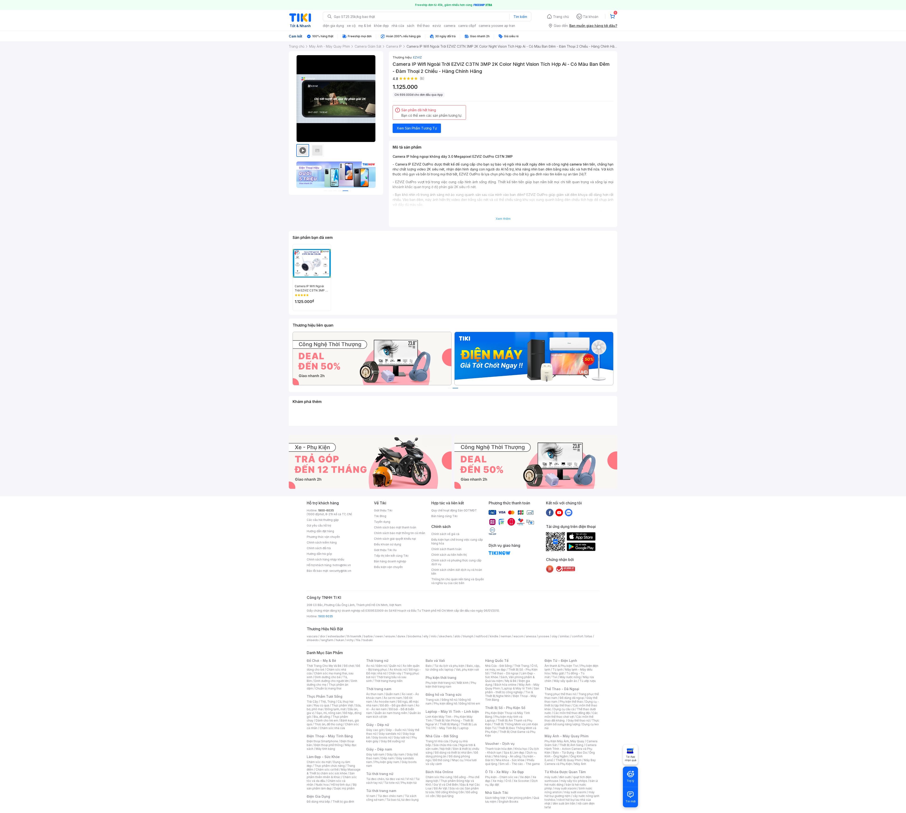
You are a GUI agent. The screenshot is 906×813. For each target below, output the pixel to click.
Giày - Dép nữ (377, 725)
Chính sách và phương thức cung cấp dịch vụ (456, 562)
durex (401, 636)
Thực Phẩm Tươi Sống (324, 696)
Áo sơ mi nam (393, 698)
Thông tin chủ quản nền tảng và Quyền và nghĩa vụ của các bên (457, 581)
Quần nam (392, 694)
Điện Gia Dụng (318, 796)
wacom (518, 636)
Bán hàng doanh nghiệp (390, 561)
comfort (577, 636)
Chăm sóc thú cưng (439, 777)
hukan (340, 640)
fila (358, 640)
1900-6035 (326, 510)
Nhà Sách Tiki (496, 793)
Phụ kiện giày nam (386, 762)
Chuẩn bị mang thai (328, 688)
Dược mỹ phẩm (344, 788)
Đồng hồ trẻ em (469, 703)
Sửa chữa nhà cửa (445, 745)
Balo (429, 666)
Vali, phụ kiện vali (467, 669)
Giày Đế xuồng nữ (393, 741)
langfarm (327, 640)
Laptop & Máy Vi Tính (517, 688)
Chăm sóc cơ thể (327, 769)
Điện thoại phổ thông (328, 745)
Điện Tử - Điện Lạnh (561, 661)
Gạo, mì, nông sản (328, 713)
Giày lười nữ (401, 737)
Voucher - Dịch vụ (499, 744)
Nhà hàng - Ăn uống (507, 756)
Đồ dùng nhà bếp (318, 801)
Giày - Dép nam (379, 749)
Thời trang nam (378, 689)
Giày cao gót (375, 730)
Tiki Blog (380, 516)
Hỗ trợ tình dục (341, 784)
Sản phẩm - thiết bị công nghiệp (512, 690)
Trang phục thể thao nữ (560, 694)
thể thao (423, 26)
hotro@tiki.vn (342, 565)
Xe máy (498, 781)
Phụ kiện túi (409, 782)
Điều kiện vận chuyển (388, 567)
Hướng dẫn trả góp (319, 554)
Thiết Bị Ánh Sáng (571, 745)
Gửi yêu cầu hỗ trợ (319, 525)
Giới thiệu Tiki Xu (385, 550)
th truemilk (354, 636)
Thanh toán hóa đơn (498, 749)
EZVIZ (417, 57)
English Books (508, 801)
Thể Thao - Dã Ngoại (562, 689)
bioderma (414, 636)
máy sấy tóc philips (574, 781)
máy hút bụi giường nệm (570, 794)
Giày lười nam (375, 754)
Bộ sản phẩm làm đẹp (332, 786)
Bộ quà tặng (445, 796)
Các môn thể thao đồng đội (572, 713)
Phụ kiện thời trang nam (451, 684)
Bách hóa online (505, 684)
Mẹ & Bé (510, 681)
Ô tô (508, 781)
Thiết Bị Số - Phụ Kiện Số (505, 708)
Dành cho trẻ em (327, 720)
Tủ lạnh (558, 669)
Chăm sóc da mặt (319, 762)
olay (555, 636)
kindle (494, 636)
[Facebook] (550, 512)
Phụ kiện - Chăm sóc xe (501, 777)
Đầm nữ (381, 666)
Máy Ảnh (580, 764)
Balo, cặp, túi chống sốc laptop (453, 667)
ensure (390, 636)
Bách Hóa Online (439, 772)
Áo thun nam (374, 694)
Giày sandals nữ (389, 733)
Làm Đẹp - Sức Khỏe (323, 757)
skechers (445, 636)
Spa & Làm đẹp (514, 752)
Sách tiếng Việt (495, 798)
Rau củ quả (321, 705)
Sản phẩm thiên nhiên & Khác (331, 775)
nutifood (481, 636)
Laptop (464, 728)
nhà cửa (398, 26)
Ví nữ (409, 779)
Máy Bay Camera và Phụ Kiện (570, 762)
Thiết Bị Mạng (449, 724)
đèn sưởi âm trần (564, 803)
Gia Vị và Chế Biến (445, 784)
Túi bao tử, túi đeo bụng (402, 799)
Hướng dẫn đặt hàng (320, 531)
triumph (468, 636)
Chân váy (395, 673)
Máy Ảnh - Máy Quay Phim (566, 736)
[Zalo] (568, 512)
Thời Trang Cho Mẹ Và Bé (324, 666)
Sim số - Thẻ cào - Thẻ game (519, 764)
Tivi (554, 677)
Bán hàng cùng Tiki (444, 516)
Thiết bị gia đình (343, 801)
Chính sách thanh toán (446, 549)
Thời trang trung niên (388, 681)
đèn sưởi (565, 777)
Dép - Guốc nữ (396, 730)
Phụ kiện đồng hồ (445, 703)
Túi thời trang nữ (379, 774)
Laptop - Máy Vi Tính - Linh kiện (452, 711)
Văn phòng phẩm (519, 798)
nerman (506, 636)
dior (322, 636)
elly (426, 636)
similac (565, 636)
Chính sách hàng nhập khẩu (325, 559)
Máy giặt (558, 673)
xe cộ (351, 26)
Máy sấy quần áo (565, 681)
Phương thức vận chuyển (323, 537)
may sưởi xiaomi (565, 788)
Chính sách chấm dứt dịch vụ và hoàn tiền (456, 571)
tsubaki (368, 640)
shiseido (313, 640)
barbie (368, 636)
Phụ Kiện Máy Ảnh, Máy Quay (564, 741)
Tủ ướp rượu (587, 681)
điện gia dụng (333, 26)
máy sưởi (551, 777)
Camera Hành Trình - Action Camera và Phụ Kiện (570, 748)
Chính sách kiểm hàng (322, 542)
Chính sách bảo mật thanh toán (395, 527)
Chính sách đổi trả (319, 548)
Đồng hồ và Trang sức (443, 695)
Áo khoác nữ (398, 669)
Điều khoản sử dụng (387, 544)
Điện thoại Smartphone (322, 741)
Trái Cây (312, 701)
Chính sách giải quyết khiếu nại (395, 538)
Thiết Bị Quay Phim (569, 760)
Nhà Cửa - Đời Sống (442, 736)
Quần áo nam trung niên (390, 713)
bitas (588, 636)
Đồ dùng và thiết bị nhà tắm (453, 752)
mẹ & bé (364, 26)
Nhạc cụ (457, 760)
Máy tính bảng (325, 749)
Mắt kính (463, 682)
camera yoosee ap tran (497, 26)
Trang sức (432, 699)
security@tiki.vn (340, 570)
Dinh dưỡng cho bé (328, 677)
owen (379, 636)
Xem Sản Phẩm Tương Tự (417, 128)
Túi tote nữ (391, 782)
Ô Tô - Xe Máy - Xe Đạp (504, 772)
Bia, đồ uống (322, 716)
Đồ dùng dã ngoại (572, 698)
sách (410, 26)
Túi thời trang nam (381, 791)
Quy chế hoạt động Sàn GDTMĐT (454, 510)
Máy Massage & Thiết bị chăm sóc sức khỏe (334, 771)
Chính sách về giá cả (445, 534)
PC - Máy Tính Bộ (444, 728)
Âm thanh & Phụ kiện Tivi (561, 666)
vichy (350, 640)
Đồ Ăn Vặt (440, 788)
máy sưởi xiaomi (575, 792)
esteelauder (336, 636)
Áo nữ (370, 666)
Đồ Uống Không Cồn (450, 792)
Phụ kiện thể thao (571, 701)
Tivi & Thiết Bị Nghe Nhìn (509, 694)
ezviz (436, 26)
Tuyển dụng (382, 521)
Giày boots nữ (381, 737)
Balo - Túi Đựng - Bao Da (570, 752)
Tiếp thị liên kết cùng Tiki (391, 555)
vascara (312, 636)
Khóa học (521, 749)
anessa (531, 636)
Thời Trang (521, 666)
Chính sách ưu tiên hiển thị (449, 554)
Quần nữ (394, 666)
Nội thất (445, 749)
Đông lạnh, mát (335, 709)
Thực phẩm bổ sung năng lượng (572, 722)
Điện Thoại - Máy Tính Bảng (330, 736)
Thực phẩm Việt (342, 705)
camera (449, 26)
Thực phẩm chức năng (329, 765)
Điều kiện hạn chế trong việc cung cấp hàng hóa (457, 541)
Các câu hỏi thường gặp (323, 520)
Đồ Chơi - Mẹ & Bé (321, 661)
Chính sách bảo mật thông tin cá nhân (399, 533)
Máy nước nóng (570, 677)
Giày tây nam (395, 754)
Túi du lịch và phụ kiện (449, 666)
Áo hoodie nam (384, 701)
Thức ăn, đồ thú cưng (328, 724)
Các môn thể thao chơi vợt (571, 714)
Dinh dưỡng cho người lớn (331, 681)
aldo (457, 636)
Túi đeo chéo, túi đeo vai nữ (385, 779)
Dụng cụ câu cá (564, 709)
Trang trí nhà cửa (437, 741)
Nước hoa (322, 784)
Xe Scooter (521, 781)
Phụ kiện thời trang (441, 678)
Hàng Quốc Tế (496, 661)
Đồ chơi (349, 666)
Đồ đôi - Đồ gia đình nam (396, 705)
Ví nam (370, 796)
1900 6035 (325, 616)
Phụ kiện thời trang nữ (440, 682)
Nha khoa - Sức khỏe (510, 760)
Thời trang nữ (377, 661)
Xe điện (525, 777)
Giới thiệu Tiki (383, 510)
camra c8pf (467, 26)
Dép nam (387, 758)
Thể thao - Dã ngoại (504, 673)
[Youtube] (559, 512)
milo (434, 636)
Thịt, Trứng (327, 701)
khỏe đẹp (381, 26)
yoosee (543, 636)
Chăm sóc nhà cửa (332, 728)
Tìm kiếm (520, 17)
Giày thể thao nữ (579, 720)
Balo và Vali (435, 661)
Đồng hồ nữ (449, 699)
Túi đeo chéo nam (390, 796)
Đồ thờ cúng (441, 760)
